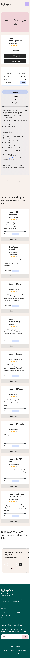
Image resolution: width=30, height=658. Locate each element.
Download (16, 50)
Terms (11, 646)
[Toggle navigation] (27, 4)
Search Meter (15, 354)
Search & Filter (16, 389)
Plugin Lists (19, 612)
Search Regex (16, 284)
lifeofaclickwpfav (11, 557)
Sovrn (13, 324)
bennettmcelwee (16, 359)
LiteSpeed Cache (14, 248)
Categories (4, 618)
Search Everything (14, 320)
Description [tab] (15, 92)
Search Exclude (16, 424)
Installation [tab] (15, 96)
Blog (17, 615)
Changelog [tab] (15, 103)
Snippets (18, 618)
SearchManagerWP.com (9, 158)
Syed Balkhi (14, 499)
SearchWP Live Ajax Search (16, 495)
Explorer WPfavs (6, 615)
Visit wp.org (16, 56)
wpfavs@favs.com (15, 601)
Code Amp (14, 394)
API (2, 620)
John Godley (15, 289)
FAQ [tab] (15, 99)
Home (3, 612)
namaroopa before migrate (13, 553)
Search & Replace (13, 213)
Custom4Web (15, 43)
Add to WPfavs (15, 61)
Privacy (18, 646)
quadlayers (14, 429)
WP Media (14, 217)
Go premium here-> (7, 170)
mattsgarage (15, 464)
